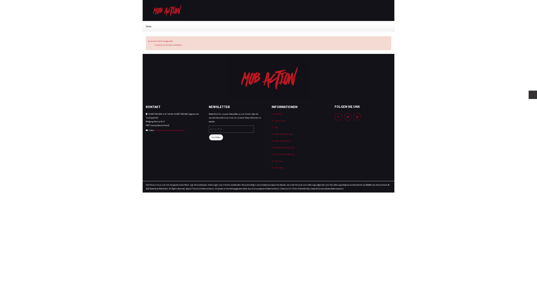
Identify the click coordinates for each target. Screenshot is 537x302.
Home (148, 26)
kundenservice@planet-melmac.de (169, 130)
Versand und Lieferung (284, 154)
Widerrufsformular (282, 141)
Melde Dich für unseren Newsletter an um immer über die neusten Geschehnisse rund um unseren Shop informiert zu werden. (235, 118)
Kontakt (277, 114)
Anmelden (216, 137)
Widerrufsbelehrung (283, 134)
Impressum (279, 121)
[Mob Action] (167, 10)
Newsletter (278, 168)
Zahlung (278, 161)
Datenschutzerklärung (284, 147)
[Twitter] (347, 116)
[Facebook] (338, 116)
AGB (276, 127)
